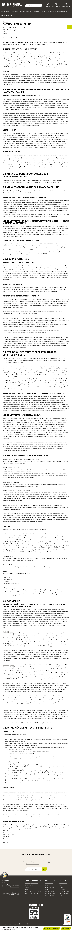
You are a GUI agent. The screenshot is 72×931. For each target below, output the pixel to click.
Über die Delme (63, 883)
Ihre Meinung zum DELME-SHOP (33, 891)
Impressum (62, 889)
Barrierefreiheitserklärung (31, 893)
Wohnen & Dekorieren (50, 893)
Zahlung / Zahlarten (30, 885)
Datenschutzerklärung (64, 891)
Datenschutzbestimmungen (32, 864)
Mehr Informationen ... (11, 929)
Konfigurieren (66, 928)
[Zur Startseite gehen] (11, 5)
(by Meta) (8, 632)
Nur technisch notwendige (51, 928)
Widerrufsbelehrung (64, 893)
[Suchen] (40, 5)
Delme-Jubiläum (49, 883)
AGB (49, 862)
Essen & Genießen (49, 887)
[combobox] (32, 5)
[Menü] (70, 915)
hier (22, 341)
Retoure (27, 889)
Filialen (61, 885)
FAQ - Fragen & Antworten (31, 883)
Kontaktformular (14, 887)
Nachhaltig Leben (49, 891)
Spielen (47, 885)
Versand (27, 887)
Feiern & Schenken (49, 895)
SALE (46, 889)
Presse (61, 887)
